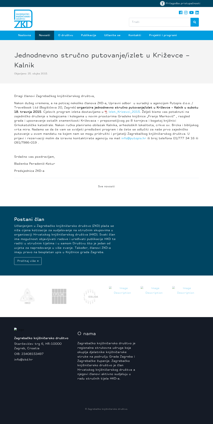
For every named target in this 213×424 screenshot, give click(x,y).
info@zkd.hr (23, 359)
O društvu (65, 35)
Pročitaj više (27, 261)
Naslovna (24, 35)
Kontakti (134, 35)
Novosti (44, 35)
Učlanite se (112, 35)
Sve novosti (106, 186)
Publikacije (88, 35)
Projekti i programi (163, 35)
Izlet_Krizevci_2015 (124, 112)
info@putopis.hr (133, 138)
